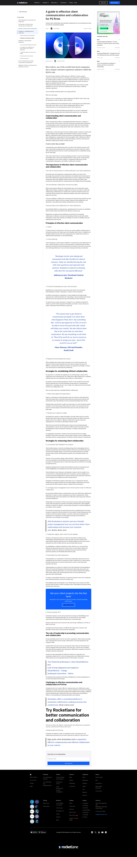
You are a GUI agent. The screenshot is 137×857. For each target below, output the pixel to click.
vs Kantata (85, 805)
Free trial (103, 2)
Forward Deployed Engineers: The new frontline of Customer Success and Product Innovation (108, 43)
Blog (98, 39)
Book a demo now (68, 605)
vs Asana (84, 817)
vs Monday (85, 814)
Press (75, 2)
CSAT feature (56, 480)
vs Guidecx (85, 803)
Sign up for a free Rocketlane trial (61, 739)
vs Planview (85, 812)
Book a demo (114, 2)
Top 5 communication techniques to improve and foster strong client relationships (106, 65)
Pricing (71, 2)
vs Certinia (85, 808)
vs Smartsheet (86, 810)
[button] (37, 2)
